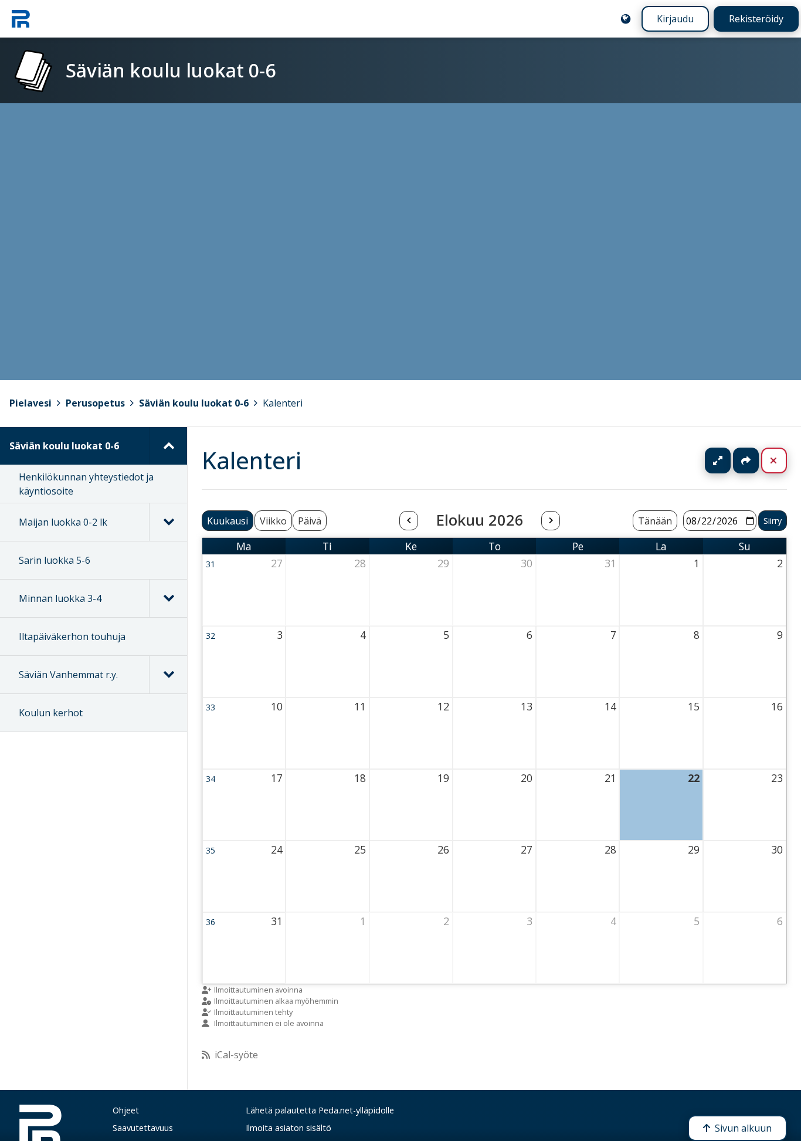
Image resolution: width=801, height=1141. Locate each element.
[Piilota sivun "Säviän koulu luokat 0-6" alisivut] (168, 446)
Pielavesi (30, 403)
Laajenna (729, 460)
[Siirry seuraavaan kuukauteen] (550, 521)
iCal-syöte (236, 1054)
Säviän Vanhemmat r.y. (68, 674)
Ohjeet (126, 1110)
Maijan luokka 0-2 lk (63, 522)
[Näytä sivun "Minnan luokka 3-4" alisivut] (168, 598)
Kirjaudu (675, 18)
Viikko (273, 520)
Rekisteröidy (756, 18)
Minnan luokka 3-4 (60, 598)
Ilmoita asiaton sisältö (288, 1127)
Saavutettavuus (143, 1127)
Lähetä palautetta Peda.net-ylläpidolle (320, 1110)
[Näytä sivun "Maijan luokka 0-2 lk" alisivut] (168, 522)
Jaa (746, 460)
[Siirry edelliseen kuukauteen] (408, 521)
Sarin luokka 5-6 (54, 560)
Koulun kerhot (51, 712)
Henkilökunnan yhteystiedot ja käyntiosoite (86, 483)
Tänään (655, 520)
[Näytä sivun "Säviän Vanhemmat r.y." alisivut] (168, 674)
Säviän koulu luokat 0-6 (194, 403)
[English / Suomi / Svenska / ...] (626, 19)
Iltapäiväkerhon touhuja (72, 636)
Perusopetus (95, 403)
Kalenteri (283, 403)
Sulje (783, 460)
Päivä (309, 520)
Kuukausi (227, 520)
